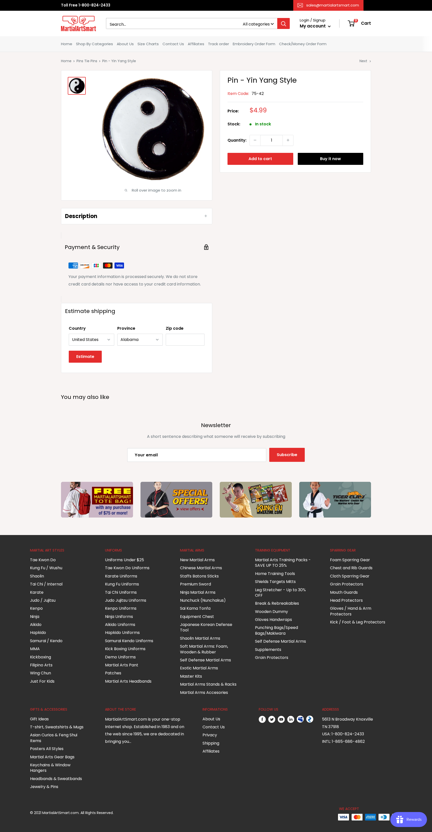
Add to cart (260, 158)
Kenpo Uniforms (120, 608)
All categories (256, 24)
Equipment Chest (197, 616)
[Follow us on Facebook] (262, 719)
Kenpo (36, 608)
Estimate (85, 356)
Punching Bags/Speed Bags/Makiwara (276, 630)
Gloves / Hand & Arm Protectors (350, 611)
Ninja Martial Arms (198, 592)
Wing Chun (40, 673)
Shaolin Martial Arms (200, 638)
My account (313, 26)
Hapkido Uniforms (122, 632)
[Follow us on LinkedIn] (290, 719)
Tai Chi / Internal (46, 584)
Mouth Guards (344, 592)
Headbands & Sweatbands (56, 779)
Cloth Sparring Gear (350, 576)
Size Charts (148, 43)
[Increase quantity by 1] (288, 140)
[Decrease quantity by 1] (255, 140)
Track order (218, 43)
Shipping (210, 743)
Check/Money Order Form (302, 43)
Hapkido (38, 632)
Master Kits (191, 676)
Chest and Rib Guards (351, 568)
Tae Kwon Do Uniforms (127, 568)
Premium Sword (195, 584)
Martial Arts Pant (121, 665)
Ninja (34, 616)
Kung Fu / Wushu (46, 568)
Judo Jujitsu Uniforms (125, 600)
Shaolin (37, 576)
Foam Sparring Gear (350, 560)
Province (126, 328)
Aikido (36, 624)
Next (363, 60)
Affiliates (196, 43)
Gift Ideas (39, 719)
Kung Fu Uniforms (122, 584)
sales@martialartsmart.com (332, 5)
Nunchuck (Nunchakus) (203, 600)
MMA (35, 649)
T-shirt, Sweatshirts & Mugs (57, 727)
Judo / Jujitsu (43, 600)
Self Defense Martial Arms (205, 660)
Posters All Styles (47, 749)
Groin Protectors (271, 657)
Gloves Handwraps (273, 619)
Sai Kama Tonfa (195, 608)
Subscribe (287, 455)
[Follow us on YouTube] (281, 719)
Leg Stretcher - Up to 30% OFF (280, 592)
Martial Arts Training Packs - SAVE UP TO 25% (283, 562)
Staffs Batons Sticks (199, 576)
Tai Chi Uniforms (121, 592)
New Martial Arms (197, 560)
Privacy (209, 735)
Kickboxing (40, 657)
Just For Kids (42, 681)
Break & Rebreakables (277, 603)
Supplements (268, 649)
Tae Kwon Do (43, 560)
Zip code (175, 328)
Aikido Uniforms (120, 624)
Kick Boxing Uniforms (125, 649)
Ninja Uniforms (119, 616)
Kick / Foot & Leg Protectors (357, 622)
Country (77, 328)
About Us (125, 43)
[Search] (283, 23)
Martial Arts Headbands (128, 681)
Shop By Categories (94, 43)
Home (66, 43)
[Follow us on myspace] (300, 719)
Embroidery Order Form (254, 43)
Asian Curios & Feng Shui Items (53, 737)
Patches (113, 673)
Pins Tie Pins (86, 60)
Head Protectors (346, 600)
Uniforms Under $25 (124, 560)
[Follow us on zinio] (309, 719)
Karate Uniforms (121, 576)
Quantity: (237, 140)
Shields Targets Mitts (275, 581)
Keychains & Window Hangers (50, 767)
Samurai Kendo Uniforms (129, 641)
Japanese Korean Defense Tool (206, 627)
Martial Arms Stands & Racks (208, 684)
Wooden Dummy (271, 611)
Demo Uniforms (120, 657)
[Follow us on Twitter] (271, 719)
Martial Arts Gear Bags (52, 757)
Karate (37, 592)
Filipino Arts (41, 665)
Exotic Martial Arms (199, 668)
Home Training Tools (275, 573)
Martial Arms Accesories (204, 692)
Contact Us (173, 43)
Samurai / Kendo (46, 641)
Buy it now (330, 158)
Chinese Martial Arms (201, 568)
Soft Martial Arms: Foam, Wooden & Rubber (204, 649)
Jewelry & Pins (44, 787)
